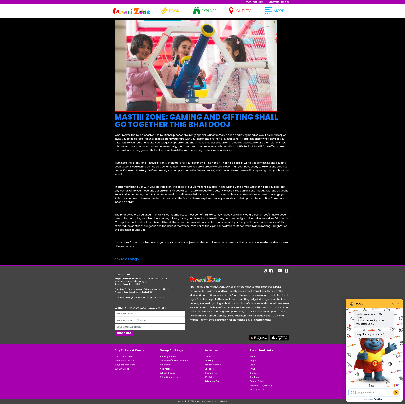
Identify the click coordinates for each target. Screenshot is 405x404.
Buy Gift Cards (122, 368)
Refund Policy (257, 381)
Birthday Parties (168, 356)
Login (252, 364)
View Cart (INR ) (279, 1)
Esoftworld (222, 401)
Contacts (254, 377)
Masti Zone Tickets (124, 356)
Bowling (209, 360)
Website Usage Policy (261, 385)
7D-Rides (209, 377)
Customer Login (254, 1)
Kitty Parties (165, 364)
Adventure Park (213, 381)
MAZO (359, 303)
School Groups (167, 372)
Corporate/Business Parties (174, 360)
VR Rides (209, 368)
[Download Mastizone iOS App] (279, 337)
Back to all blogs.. (126, 259)
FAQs (252, 368)
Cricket (208, 356)
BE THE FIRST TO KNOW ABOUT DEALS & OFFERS (140, 308)
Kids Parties (166, 368)
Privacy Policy (257, 389)
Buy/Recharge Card (125, 364)
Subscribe (124, 333)
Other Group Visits (169, 377)
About (253, 356)
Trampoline (211, 372)
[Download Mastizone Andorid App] (258, 337)
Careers (254, 372)
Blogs (253, 360)
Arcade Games (213, 364)
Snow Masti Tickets (124, 360)
